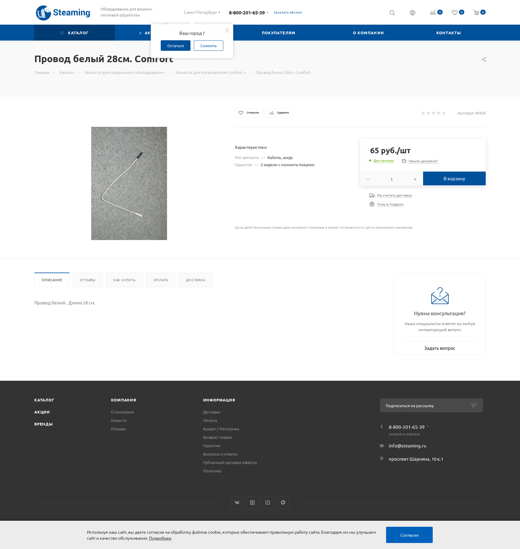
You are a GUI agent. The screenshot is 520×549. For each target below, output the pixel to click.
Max (283, 502)
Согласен (410, 535)
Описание (52, 279)
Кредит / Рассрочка (221, 428)
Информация (219, 399)
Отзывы (87, 279)
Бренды (43, 423)
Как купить (124, 279)
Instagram (252, 502)
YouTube (267, 502)
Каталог (44, 399)
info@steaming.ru (407, 445)
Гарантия (211, 445)
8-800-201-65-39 (247, 12)
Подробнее (160, 538)
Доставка (195, 279)
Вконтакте (237, 502)
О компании (122, 411)
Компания (123, 399)
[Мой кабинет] (412, 13)
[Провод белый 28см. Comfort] (129, 183)
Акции (42, 411)
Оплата (161, 279)
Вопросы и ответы (220, 453)
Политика (212, 470)
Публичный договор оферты (230, 462)
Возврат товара (217, 437)
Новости (119, 420)
